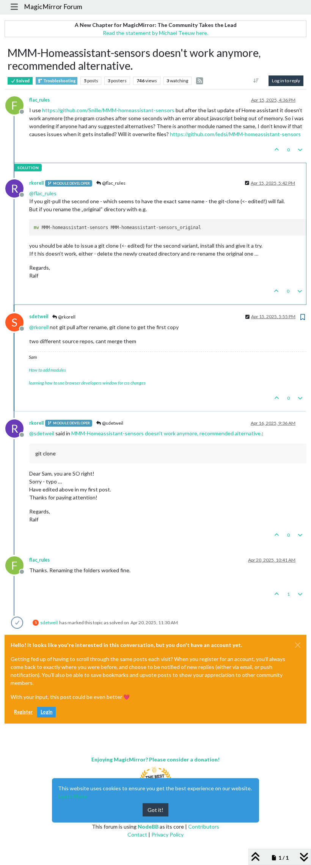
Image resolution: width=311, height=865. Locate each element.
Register (23, 712)
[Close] (297, 645)
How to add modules (47, 370)
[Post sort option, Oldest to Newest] (256, 80)
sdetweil (38, 316)
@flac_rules (113, 183)
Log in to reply (286, 80)
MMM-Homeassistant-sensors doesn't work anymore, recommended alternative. (166, 433)
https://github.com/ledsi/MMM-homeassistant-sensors (235, 134)
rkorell (36, 183)
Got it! (155, 810)
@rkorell (66, 317)
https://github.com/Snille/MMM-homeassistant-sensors (108, 110)
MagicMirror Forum (53, 7)
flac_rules (39, 100)
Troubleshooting (58, 80)
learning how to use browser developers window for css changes (87, 383)
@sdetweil (112, 423)
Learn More (72, 796)
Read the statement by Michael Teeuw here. (155, 33)
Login (46, 712)
